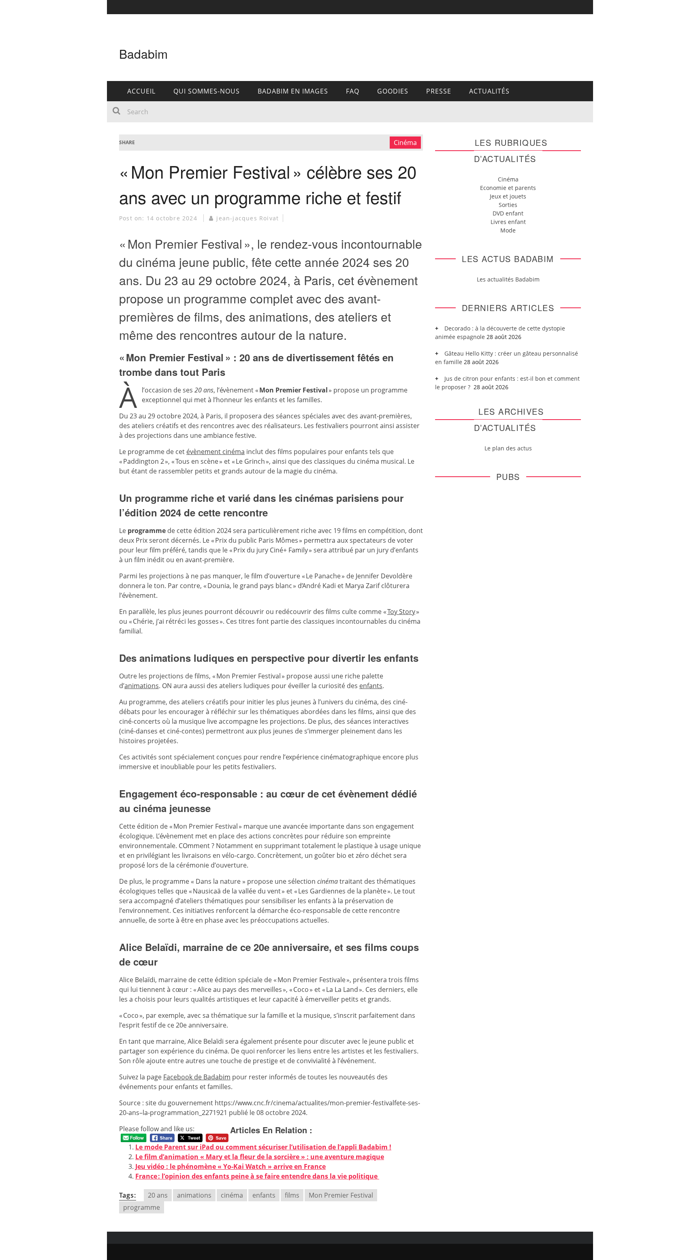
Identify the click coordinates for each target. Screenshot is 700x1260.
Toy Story (401, 611)
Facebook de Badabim (196, 1076)
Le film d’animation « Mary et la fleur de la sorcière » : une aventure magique (259, 1156)
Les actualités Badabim (508, 279)
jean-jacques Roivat (247, 218)
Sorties (508, 205)
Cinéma (405, 142)
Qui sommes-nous (206, 91)
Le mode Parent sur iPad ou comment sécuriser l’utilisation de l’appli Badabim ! (263, 1147)
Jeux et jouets (508, 196)
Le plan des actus (508, 448)
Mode (508, 230)
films (292, 1195)
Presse (438, 91)
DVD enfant (508, 213)
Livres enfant (508, 222)
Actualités (489, 91)
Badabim (143, 53)
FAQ (352, 91)
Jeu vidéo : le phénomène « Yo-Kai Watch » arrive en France (230, 1166)
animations (194, 1195)
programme (141, 1207)
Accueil (141, 91)
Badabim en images (293, 91)
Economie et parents (508, 188)
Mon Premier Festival (341, 1195)
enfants (263, 1195)
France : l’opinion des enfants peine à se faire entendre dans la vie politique (257, 1176)
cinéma (232, 1195)
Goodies (392, 91)
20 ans (158, 1195)
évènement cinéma (215, 451)
